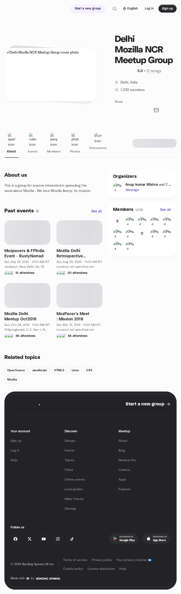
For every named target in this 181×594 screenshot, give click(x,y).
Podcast (124, 489)
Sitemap (70, 508)
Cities (69, 469)
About (123, 440)
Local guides (74, 489)
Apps (122, 479)
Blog (122, 450)
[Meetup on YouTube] (44, 539)
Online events (75, 479)
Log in (15, 450)
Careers (124, 469)
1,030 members (133, 90)
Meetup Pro (127, 460)
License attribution (101, 568)
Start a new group (145, 404)
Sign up (16, 440)
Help (14, 460)
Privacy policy (102, 560)
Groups (70, 440)
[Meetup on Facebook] (15, 539)
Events (70, 450)
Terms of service (75, 560)
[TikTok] (72, 539)
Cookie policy (73, 568)
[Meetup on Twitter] (29, 539)
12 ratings (153, 71)
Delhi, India (129, 82)
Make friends (74, 499)
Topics (69, 460)
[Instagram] (58, 539)
